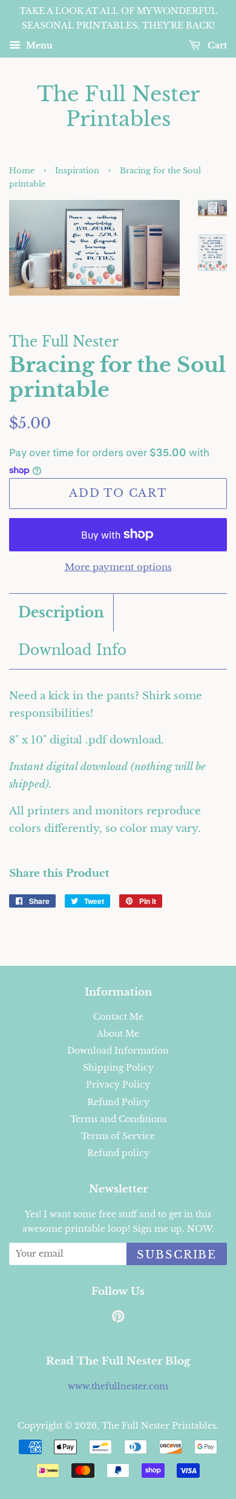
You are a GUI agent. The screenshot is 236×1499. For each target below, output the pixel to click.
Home (21, 170)
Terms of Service (118, 1136)
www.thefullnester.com (118, 1386)
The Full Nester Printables (118, 106)
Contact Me (118, 1016)
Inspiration (77, 170)
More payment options (118, 567)
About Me (118, 1033)
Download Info (72, 650)
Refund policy (118, 1153)
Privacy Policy (118, 1084)
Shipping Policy (118, 1067)
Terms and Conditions (118, 1119)
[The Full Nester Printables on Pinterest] (118, 1318)
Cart (216, 45)
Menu (38, 45)
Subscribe (177, 1254)
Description (61, 612)
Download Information (118, 1050)
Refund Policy (118, 1102)
